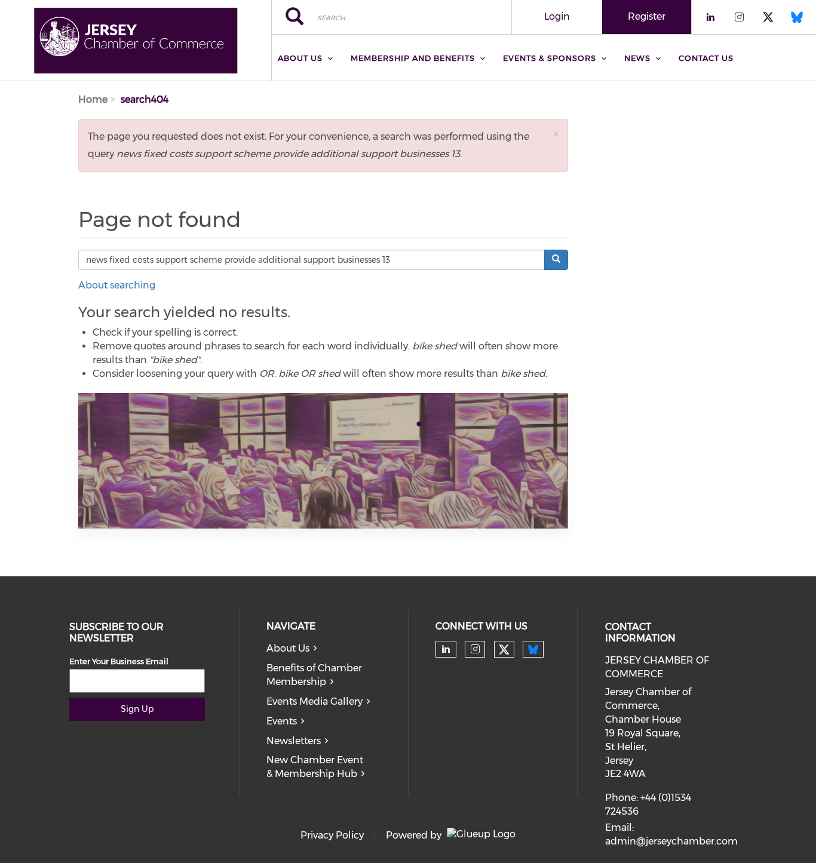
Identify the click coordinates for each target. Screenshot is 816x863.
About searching (116, 285)
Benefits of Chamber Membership (314, 674)
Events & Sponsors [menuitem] (549, 58)
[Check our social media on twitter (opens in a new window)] (504, 650)
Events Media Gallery (314, 701)
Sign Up (137, 709)
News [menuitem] (637, 58)
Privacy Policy (332, 835)
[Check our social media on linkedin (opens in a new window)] (445, 649)
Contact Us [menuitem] (706, 58)
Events (281, 721)
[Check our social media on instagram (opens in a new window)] (475, 649)
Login (557, 16)
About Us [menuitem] (300, 58)
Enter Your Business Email (118, 661)
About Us (287, 648)
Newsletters (293, 741)
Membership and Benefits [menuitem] (413, 58)
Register (646, 16)
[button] (556, 133)
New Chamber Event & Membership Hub (314, 766)
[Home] (135, 40)
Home (93, 99)
